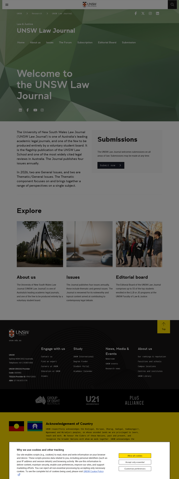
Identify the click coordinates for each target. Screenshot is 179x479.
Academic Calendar (82, 371)
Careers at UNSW (49, 366)
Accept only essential (134, 462)
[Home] (89, 4)
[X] (143, 13)
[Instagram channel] (42, 110)
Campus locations (147, 366)
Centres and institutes (150, 371)
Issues (49, 42)
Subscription (84, 42)
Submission (129, 42)
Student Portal (81, 366)
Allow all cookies (135, 455)
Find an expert (49, 361)
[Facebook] (135, 13)
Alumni (44, 376)
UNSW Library (144, 376)
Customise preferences (134, 469)
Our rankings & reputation (152, 356)
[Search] (172, 4)
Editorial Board (107, 42)
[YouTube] (35, 110)
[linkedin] (157, 13)
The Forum (65, 42)
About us (35, 42)
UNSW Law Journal (46, 30)
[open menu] (6, 4)
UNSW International (83, 356)
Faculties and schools (149, 361)
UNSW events (112, 363)
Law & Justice (25, 24)
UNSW (19, 13)
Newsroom (110, 358)
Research (37, 13)
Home (20, 42)
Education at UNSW (50, 371)
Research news (113, 368)
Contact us (46, 356)
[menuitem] (21, 43)
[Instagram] (150, 13)
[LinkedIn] (20, 110)
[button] (110, 165)
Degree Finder (80, 361)
